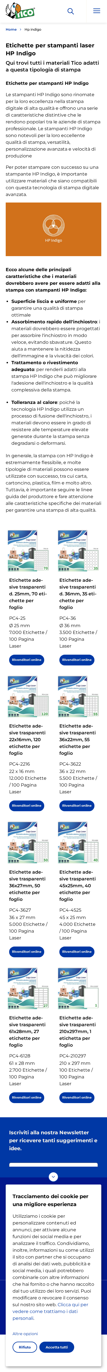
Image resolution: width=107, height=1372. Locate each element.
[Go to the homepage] (20, 12)
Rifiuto (25, 1347)
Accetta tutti (57, 1347)
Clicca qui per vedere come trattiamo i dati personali (50, 1311)
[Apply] (71, 11)
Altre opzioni (25, 1333)
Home (11, 29)
